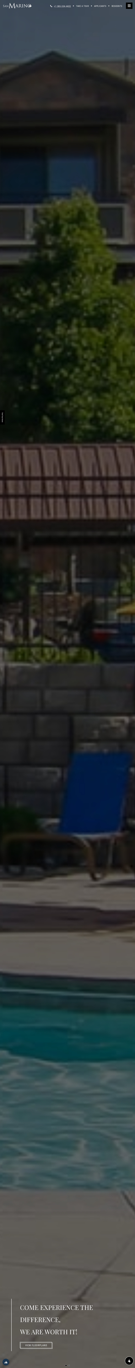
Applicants (101, 6)
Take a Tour (82, 6)
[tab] (66, 1365)
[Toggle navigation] (129, 6)
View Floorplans (36, 1345)
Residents (118, 6)
